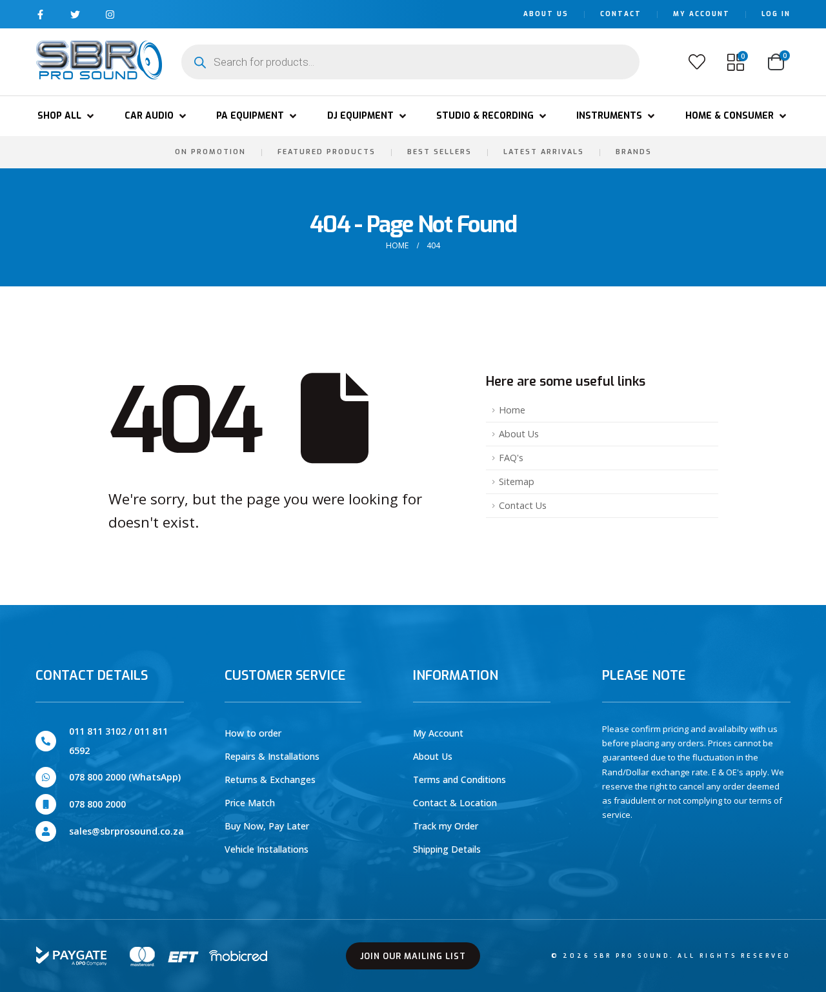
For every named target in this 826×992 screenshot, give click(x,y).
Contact (620, 14)
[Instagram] (110, 14)
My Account (701, 14)
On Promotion (210, 152)
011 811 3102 (97, 731)
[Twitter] (75, 14)
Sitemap (516, 481)
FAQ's (511, 457)
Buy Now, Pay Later (267, 826)
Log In (776, 14)
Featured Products (326, 152)
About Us (546, 14)
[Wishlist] (697, 62)
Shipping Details (447, 849)
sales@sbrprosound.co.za (126, 831)
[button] (66, 116)
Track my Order (445, 826)
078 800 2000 (97, 804)
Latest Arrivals (543, 152)
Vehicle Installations (266, 849)
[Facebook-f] (40, 14)
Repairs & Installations (272, 756)
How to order (253, 733)
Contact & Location (455, 803)
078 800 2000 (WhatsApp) (125, 777)
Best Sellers (439, 152)
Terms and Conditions (459, 779)
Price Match (250, 803)
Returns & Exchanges (270, 779)
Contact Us (523, 505)
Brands (634, 152)
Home (512, 410)
